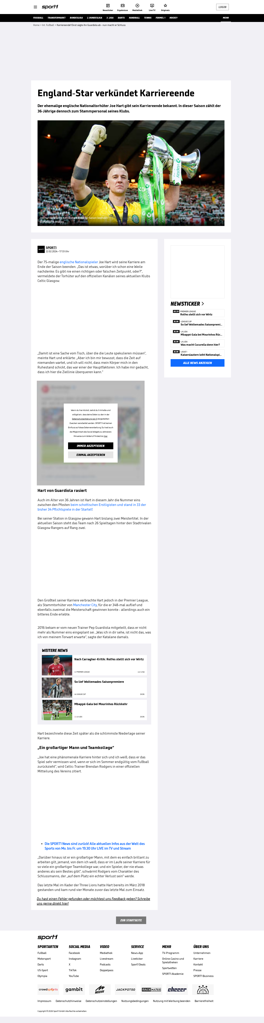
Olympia (42, 976)
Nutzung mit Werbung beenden (171, 1001)
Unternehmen (201, 953)
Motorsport (44, 958)
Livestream (106, 958)
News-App (137, 953)
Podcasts (105, 964)
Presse (197, 970)
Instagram (75, 958)
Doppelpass (106, 970)
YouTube (74, 976)
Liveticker (137, 958)
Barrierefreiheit (204, 1001)
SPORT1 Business (203, 976)
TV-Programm (170, 953)
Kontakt (198, 964)
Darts (41, 964)
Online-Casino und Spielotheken (173, 960)
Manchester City (85, 605)
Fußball (42, 953)
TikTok (73, 970)
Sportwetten (169, 968)
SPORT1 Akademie (173, 974)
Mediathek (106, 953)
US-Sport (43, 970)
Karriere (198, 958)
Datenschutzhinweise (68, 1001)
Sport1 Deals (138, 964)
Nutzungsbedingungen (135, 1001)
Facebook (74, 953)
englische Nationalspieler (79, 262)
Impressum (44, 1001)
